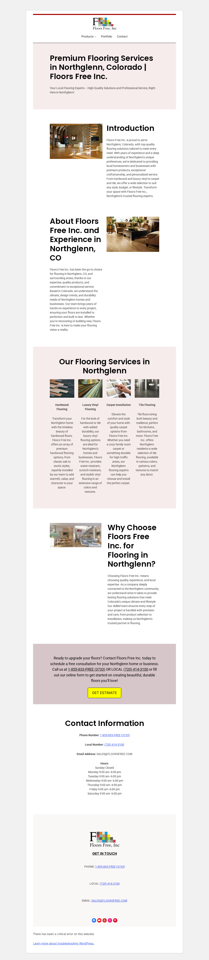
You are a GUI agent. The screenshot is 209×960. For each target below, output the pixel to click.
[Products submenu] (95, 36)
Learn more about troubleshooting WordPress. (63, 943)
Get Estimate (104, 693)
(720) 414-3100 (135, 669)
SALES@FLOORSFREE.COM (109, 900)
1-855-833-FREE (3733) (86, 669)
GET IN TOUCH (104, 853)
